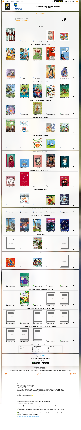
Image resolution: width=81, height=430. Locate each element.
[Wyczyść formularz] (62, 20)
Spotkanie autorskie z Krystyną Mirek (24, 383)
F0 (68, 1)
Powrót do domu (36, 348)
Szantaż (49, 347)
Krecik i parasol (21, 350)
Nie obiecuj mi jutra (50, 349)
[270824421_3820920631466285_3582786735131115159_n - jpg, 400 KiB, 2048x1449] (28, 416)
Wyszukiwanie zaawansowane (20, 20)
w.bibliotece (35, 370)
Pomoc (17, 1)
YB (59, 1)
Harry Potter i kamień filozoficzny (23, 348)
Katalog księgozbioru (40, 13)
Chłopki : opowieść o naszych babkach (39, 351)
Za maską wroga (50, 348)
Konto (22, 1)
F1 (70, 1)
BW (57, 1)
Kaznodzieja (20, 351)
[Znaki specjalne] (65, 20)
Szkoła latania (21, 349)
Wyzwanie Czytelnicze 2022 (22, 399)
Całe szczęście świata (36, 349)
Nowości (7, 1)
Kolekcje (27, 20)
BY (61, 1)
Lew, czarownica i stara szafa (23, 347)
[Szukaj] (65, 19)
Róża (49, 350)
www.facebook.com (20, 413)
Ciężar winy (49, 351)
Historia (12, 1)
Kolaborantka (35, 347)
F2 (73, 1)
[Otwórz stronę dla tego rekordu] (11, 34)
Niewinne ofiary (36, 350)
